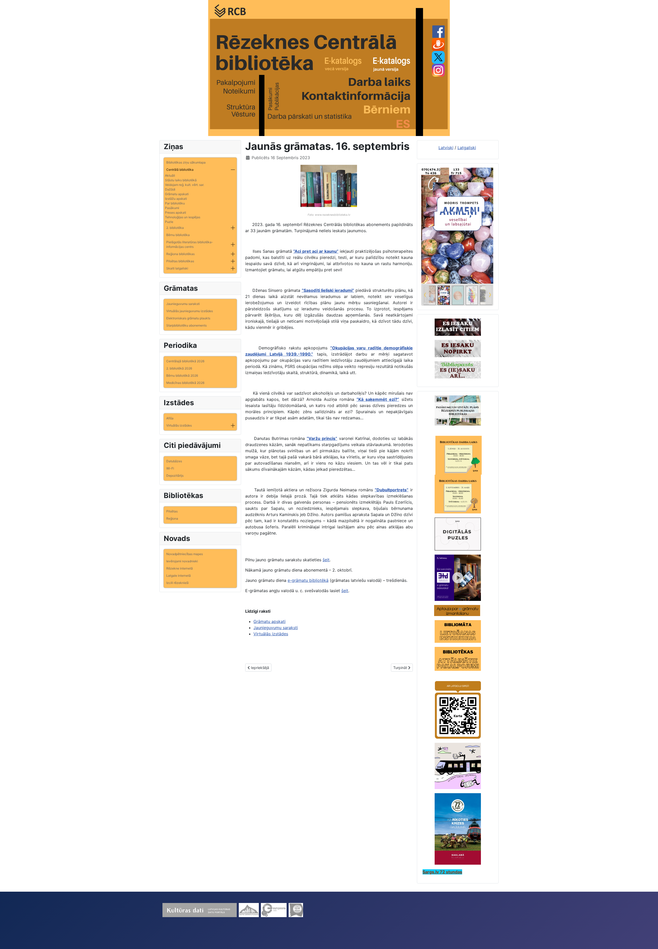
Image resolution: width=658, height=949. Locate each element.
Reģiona (172, 518)
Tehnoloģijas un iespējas (182, 217)
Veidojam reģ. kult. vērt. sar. (184, 185)
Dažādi (170, 189)
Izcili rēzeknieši (177, 583)
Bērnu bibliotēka (178, 235)
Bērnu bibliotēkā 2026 (182, 375)
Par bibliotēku (175, 203)
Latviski (445, 147)
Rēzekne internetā (179, 568)
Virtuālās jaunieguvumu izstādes (189, 311)
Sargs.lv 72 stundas (442, 871)
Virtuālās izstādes (179, 425)
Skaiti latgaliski (177, 268)
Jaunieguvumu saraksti (183, 304)
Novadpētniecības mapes (184, 554)
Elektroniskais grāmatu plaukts (188, 318)
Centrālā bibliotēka (180, 169)
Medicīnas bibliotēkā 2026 (185, 383)
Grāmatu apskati (177, 194)
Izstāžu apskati (176, 199)
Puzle (169, 222)
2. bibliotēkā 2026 (179, 368)
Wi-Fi (170, 468)
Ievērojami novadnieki (182, 561)
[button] (232, 169)
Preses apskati (175, 212)
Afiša (169, 418)
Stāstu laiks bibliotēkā (181, 180)
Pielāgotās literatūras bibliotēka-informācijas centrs (189, 244)
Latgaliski (467, 147)
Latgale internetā (178, 575)
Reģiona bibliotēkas (180, 254)
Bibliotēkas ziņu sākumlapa (186, 162)
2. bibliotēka (175, 228)
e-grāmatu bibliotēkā (308, 580)
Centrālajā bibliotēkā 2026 (185, 361)
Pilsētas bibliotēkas (180, 261)
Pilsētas (172, 511)
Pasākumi (172, 208)
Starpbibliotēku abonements (186, 325)
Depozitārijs (175, 475)
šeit (326, 559)
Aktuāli (170, 175)
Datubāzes (174, 461)
